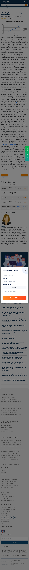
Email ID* (5, 278)
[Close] (25, 270)
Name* (4, 272)
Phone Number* (7, 284)
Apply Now (14, 297)
